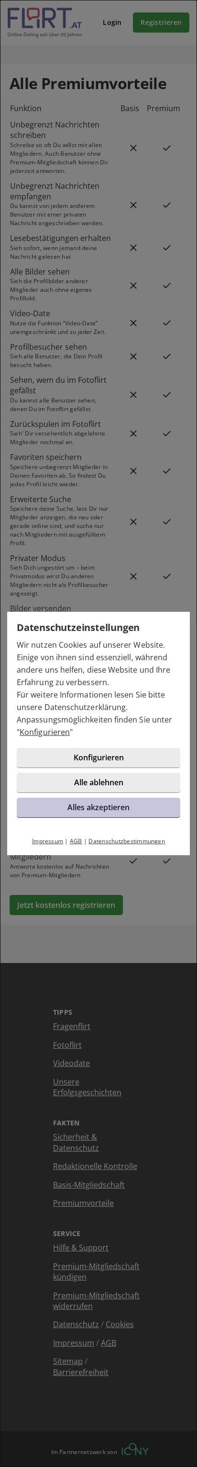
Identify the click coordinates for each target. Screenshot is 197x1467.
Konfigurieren (45, 732)
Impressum (47, 841)
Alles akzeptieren (98, 807)
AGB (76, 841)
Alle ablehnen (98, 782)
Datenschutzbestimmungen (126, 841)
